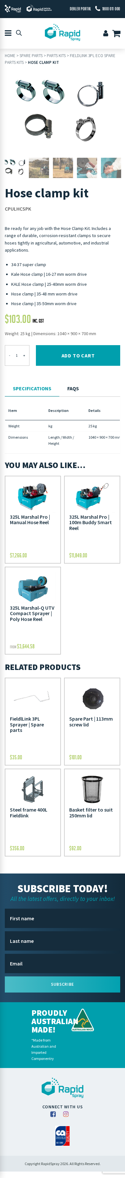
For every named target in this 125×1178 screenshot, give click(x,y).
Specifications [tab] (32, 388)
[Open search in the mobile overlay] (19, 32)
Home (10, 55)
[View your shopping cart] (117, 34)
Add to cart (78, 355)
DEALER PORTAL (80, 8)
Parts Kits (56, 55)
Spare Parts (31, 55)
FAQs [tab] (73, 388)
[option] (62, 114)
